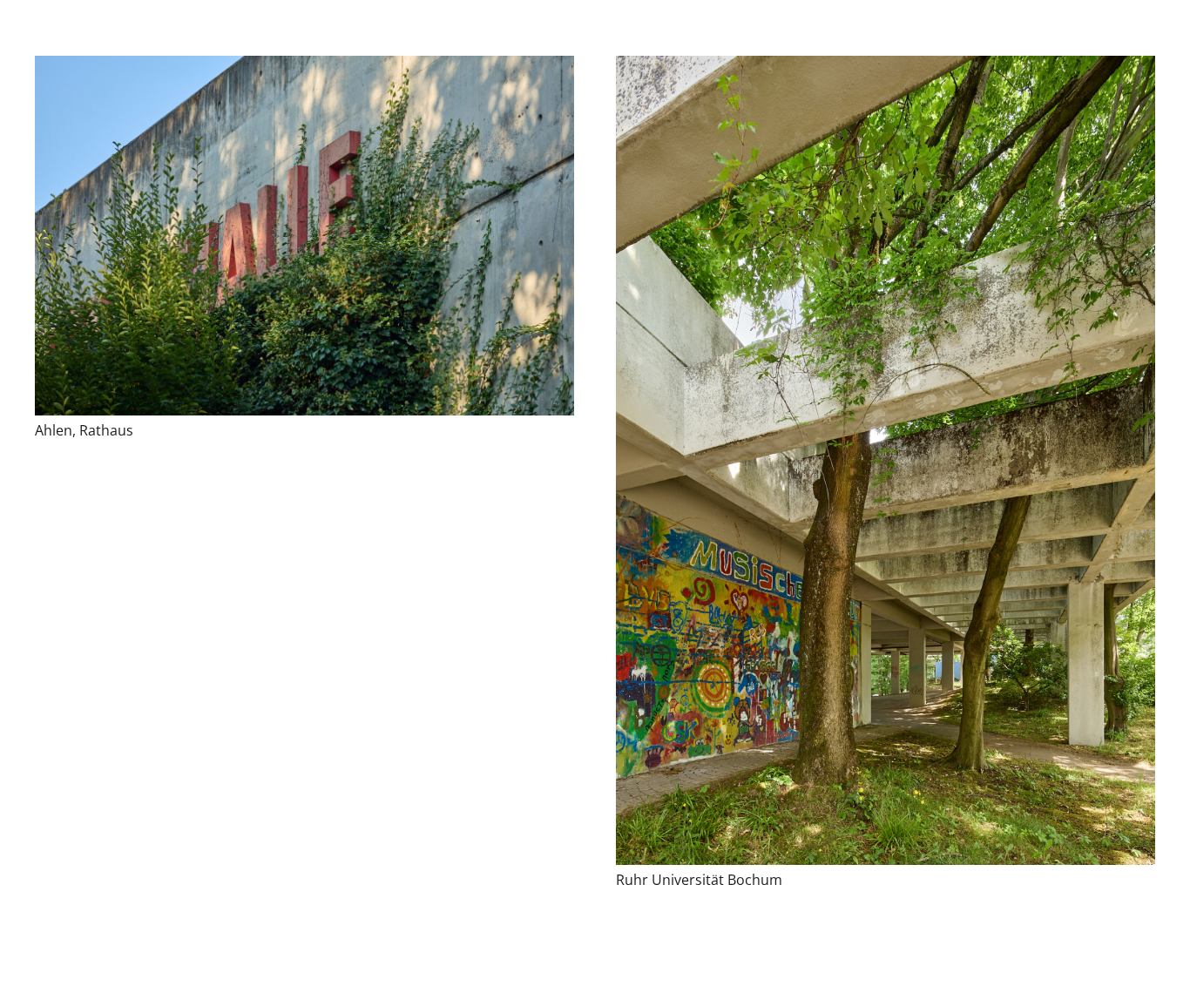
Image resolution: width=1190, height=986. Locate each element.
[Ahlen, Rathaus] (304, 235)
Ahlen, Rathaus (84, 430)
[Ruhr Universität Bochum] (885, 460)
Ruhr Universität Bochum (699, 879)
